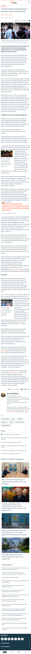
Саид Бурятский (16, 269)
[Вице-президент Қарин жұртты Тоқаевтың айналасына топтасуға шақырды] (15, 470)
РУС (11, 652)
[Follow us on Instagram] (12, 639)
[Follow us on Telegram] (15, 639)
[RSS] (19, 639)
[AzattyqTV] (18, 652)
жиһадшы (4, 351)
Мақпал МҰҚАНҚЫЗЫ (6, 14)
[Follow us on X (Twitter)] (5, 639)
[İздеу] (26, 652)
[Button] (17, 21)
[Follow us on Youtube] (9, 639)
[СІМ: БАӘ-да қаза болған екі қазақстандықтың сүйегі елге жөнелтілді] (15, 545)
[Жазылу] (22, 639)
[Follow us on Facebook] (2, 639)
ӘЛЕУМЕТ (3, 6)
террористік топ (15, 372)
